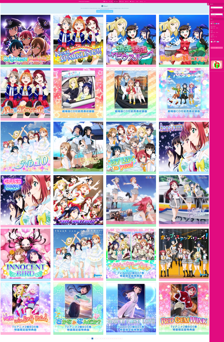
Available (212, 34)
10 (104, 338)
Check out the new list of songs (104, 11)
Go (216, 47)
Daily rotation (213, 26)
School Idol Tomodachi (84, 1)
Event (212, 30)
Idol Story (107, 9)
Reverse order (213, 15)
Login (137, 1)
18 (120, 338)
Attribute (212, 21)
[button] (127, 1)
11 (106, 338)
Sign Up (141, 1)
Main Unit (212, 39)
